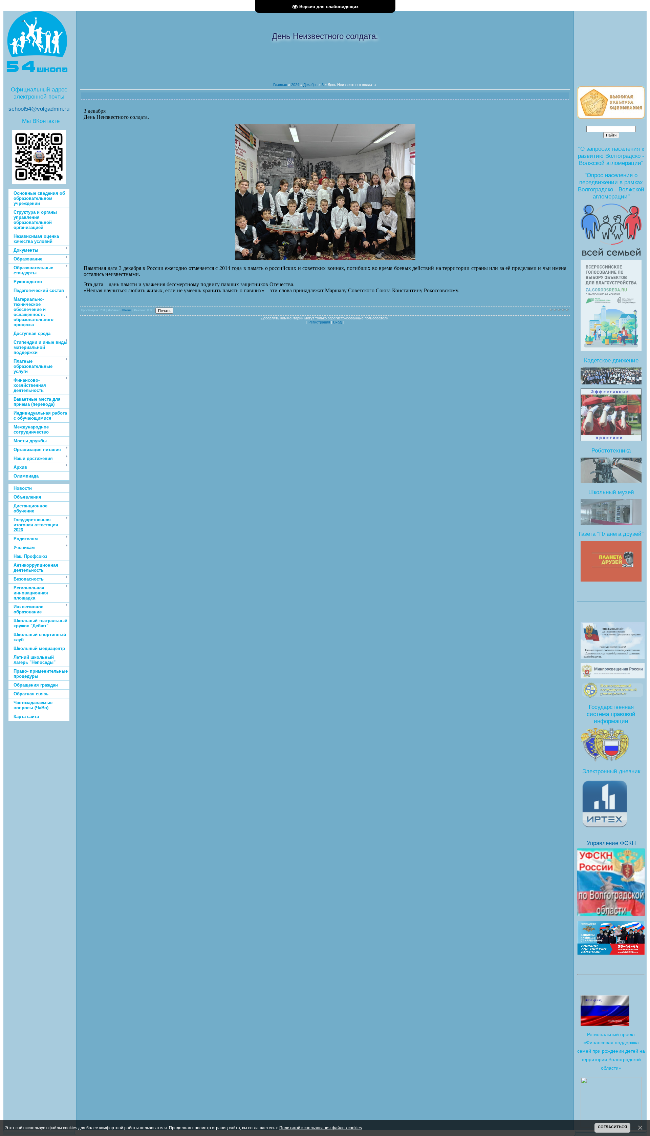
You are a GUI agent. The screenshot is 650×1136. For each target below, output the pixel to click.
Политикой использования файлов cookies (320, 1128)
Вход (337, 322)
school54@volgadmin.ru (38, 108)
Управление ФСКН (611, 843)
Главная (280, 85)
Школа (126, 310)
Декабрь (310, 85)
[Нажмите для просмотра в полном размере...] (325, 258)
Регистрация (319, 322)
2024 (295, 85)
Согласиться (612, 1127)
